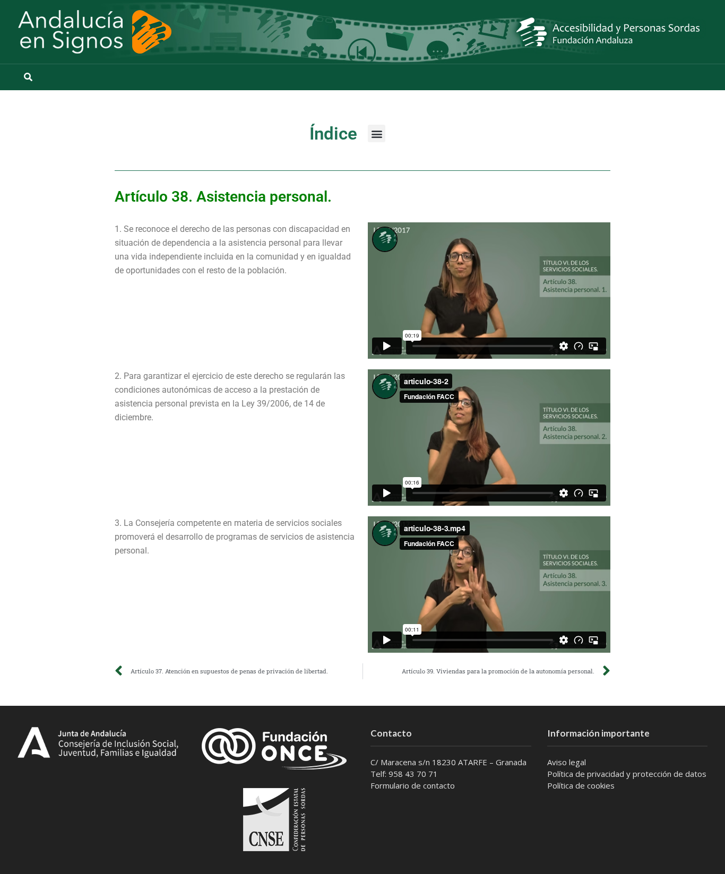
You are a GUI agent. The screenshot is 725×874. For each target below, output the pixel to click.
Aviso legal (566, 762)
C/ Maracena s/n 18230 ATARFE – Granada (448, 762)
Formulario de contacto (412, 785)
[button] (376, 133)
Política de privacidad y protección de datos (626, 773)
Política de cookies (581, 785)
